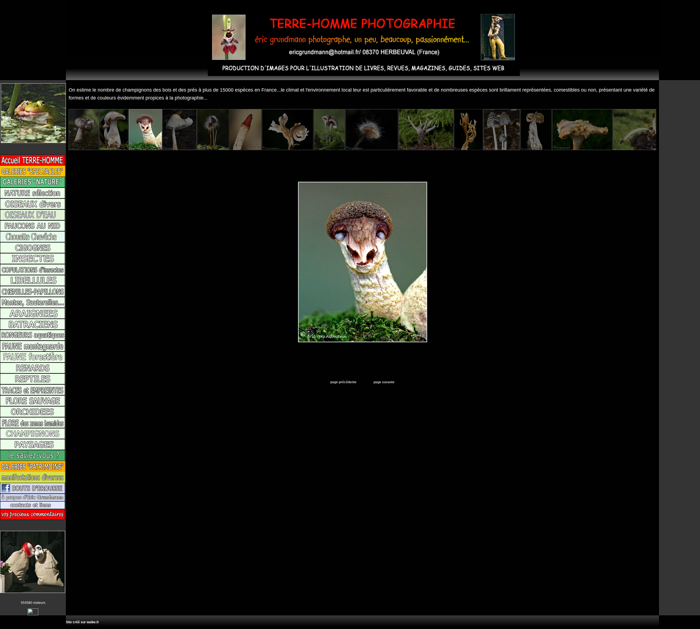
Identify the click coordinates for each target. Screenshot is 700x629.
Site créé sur (82, 622)
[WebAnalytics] (33, 614)
